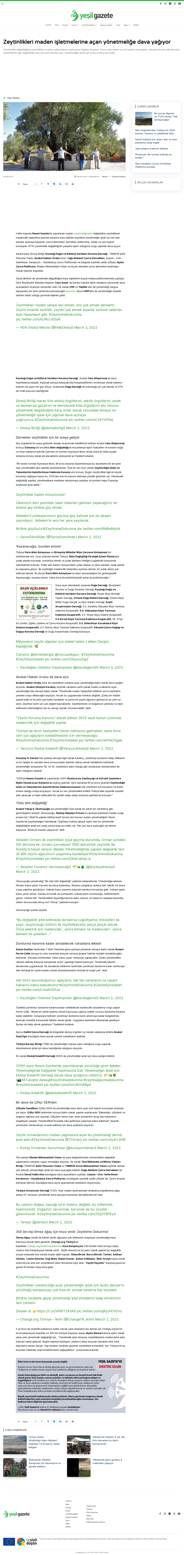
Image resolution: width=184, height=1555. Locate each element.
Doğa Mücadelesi (119, 177)
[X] (175, 3)
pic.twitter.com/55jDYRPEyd (93, 1214)
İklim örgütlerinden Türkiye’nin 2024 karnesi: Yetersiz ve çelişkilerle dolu (155, 132)
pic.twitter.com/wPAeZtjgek (100, 740)
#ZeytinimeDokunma (65, 314)
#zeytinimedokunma (66, 1080)
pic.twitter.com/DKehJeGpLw (68, 859)
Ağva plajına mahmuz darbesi (151, 148)
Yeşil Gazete (13, 98)
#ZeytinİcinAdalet (64, 740)
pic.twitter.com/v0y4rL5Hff (104, 1140)
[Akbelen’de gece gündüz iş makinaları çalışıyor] (79, 1467)
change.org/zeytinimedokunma (44, 1246)
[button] (2, 4)
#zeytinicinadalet (29, 1085)
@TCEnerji (73, 1140)
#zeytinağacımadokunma (104, 1080)
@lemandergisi (42, 654)
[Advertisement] (92, 75)
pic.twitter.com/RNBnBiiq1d (98, 529)
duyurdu (70, 291)
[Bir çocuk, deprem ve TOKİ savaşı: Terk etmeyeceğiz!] (143, 118)
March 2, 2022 (78, 428)
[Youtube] (179, 3)
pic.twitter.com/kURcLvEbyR (38, 319)
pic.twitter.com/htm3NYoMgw (67, 1085)
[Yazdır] (72, 184)
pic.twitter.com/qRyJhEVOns (99, 1311)
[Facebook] (160, 3)
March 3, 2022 (86, 327)
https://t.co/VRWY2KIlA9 (56, 1311)
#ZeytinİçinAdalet (30, 659)
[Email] (66, 184)
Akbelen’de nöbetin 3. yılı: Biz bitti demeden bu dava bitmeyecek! (109, 1440)
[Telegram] (170, 3)
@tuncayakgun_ (67, 654)
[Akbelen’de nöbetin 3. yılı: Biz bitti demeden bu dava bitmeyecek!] (79, 1444)
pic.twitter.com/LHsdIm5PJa (38, 990)
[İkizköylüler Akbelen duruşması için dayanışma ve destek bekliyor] (15, 1467)
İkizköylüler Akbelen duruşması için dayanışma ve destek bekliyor (45, 1463)
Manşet (105, 177)
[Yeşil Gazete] (5, 98)
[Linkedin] (60, 184)
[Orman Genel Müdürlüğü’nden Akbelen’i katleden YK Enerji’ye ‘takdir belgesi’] (15, 1444)
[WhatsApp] (35, 184)
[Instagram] (165, 3)
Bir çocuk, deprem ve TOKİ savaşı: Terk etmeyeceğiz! (166, 116)
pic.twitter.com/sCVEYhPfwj (91, 420)
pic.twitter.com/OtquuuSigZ (67, 659)
